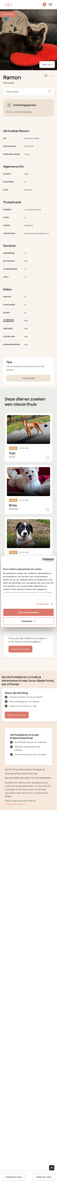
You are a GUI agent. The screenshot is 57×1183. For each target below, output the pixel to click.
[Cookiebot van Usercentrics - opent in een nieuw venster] (42, 559)
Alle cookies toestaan (28, 612)
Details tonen (42, 604)
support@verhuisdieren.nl (15, 804)
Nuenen (12, 457)
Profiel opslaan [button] (12, 92)
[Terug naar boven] (51, 1167)
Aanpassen (27, 621)
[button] (44, 5)
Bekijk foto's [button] (47, 65)
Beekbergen (14, 509)
